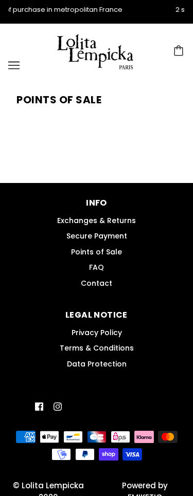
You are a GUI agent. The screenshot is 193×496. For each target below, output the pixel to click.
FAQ (96, 267)
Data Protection (97, 364)
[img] (39, 407)
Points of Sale (96, 252)
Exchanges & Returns (96, 220)
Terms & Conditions (97, 348)
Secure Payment (96, 236)
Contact (96, 283)
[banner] (95, 51)
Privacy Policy (97, 332)
